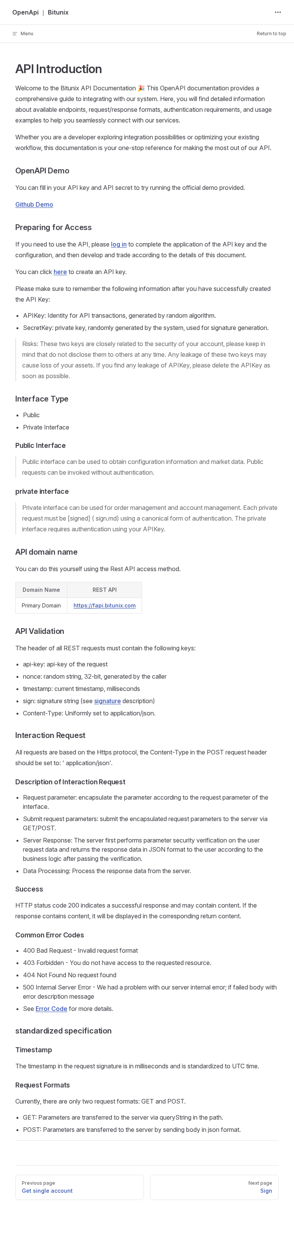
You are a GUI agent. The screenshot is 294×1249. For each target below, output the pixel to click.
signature (107, 701)
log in (119, 244)
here (60, 272)
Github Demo (34, 204)
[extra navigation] (278, 12)
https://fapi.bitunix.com (105, 605)
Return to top (271, 33)
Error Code (51, 1008)
